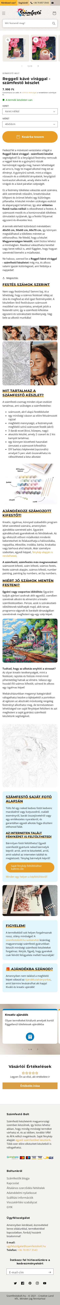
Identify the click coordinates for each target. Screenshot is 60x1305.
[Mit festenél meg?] (54, 23)
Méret (5, 118)
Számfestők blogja (18, 1178)
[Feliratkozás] (49, 1272)
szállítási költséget (29, 92)
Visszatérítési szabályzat (22, 1202)
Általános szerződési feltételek (26, 1188)
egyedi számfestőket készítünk (33, 1140)
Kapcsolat (13, 1183)
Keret (5, 105)
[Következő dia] (38, 66)
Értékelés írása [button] (30, 1086)
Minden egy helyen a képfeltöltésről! (26, 876)
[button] (3, 13)
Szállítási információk (20, 1197)
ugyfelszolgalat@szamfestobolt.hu (26, 1246)
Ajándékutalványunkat (38, 979)
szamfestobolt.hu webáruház (22, 940)
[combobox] (30, 23)
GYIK (9, 1207)
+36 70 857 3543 (41, 2)
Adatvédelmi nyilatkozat (22, 1193)
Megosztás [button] (12, 278)
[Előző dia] (22, 66)
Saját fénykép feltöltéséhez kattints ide (26, 867)
